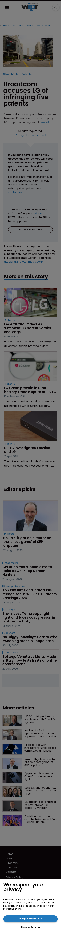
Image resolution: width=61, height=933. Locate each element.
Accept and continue (30, 918)
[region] (30, 906)
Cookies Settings (30, 926)
